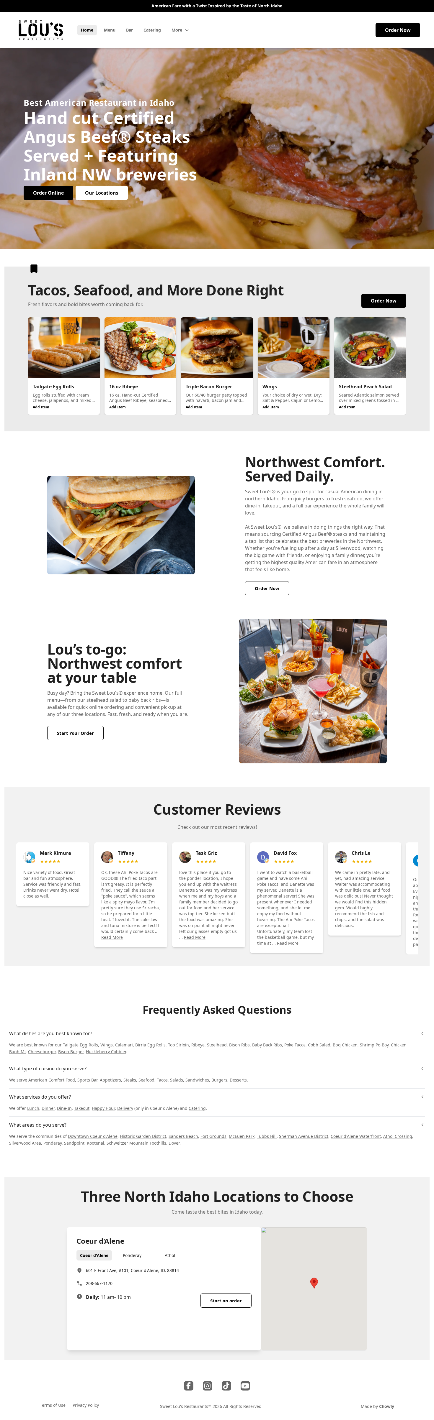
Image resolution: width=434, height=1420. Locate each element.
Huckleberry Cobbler (106, 1051)
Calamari (124, 1045)
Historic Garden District (143, 1136)
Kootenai (95, 1143)
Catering (197, 1108)
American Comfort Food (51, 1080)
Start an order (226, 1301)
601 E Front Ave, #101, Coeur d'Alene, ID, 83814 (132, 1270)
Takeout (81, 1108)
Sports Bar (87, 1080)
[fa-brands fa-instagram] (207, 1386)
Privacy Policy (86, 1405)
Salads (176, 1080)
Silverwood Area (25, 1143)
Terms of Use (53, 1405)
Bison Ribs (239, 1045)
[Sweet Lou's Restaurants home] (41, 30)
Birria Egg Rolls (150, 1045)
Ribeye (198, 1045)
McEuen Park (241, 1136)
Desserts (238, 1080)
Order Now (398, 30)
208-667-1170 (99, 1283)
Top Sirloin (178, 1045)
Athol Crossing (397, 1136)
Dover (174, 1143)
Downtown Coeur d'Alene (93, 1136)
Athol (170, 1255)
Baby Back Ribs (267, 1045)
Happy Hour (103, 1108)
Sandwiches (197, 1080)
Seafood (146, 1080)
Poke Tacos (295, 1045)
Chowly (386, 1406)
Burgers (219, 1080)
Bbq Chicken (345, 1045)
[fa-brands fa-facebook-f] (188, 1386)
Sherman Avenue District (303, 1136)
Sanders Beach (183, 1136)
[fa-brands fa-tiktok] (226, 1386)
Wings (106, 1045)
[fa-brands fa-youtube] (245, 1386)
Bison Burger (71, 1051)
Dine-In (64, 1108)
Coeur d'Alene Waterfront (356, 1136)
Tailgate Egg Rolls (80, 1045)
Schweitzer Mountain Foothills (136, 1143)
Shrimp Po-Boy (374, 1045)
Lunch (33, 1108)
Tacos (162, 1080)
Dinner (48, 1108)
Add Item (41, 407)
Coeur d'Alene (94, 1255)
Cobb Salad (319, 1045)
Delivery (125, 1108)
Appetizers (110, 1080)
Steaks (129, 1080)
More (177, 30)
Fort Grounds (213, 1136)
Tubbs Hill (267, 1136)
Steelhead (217, 1045)
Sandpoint (74, 1143)
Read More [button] (112, 937)
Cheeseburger (42, 1051)
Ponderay (52, 1143)
